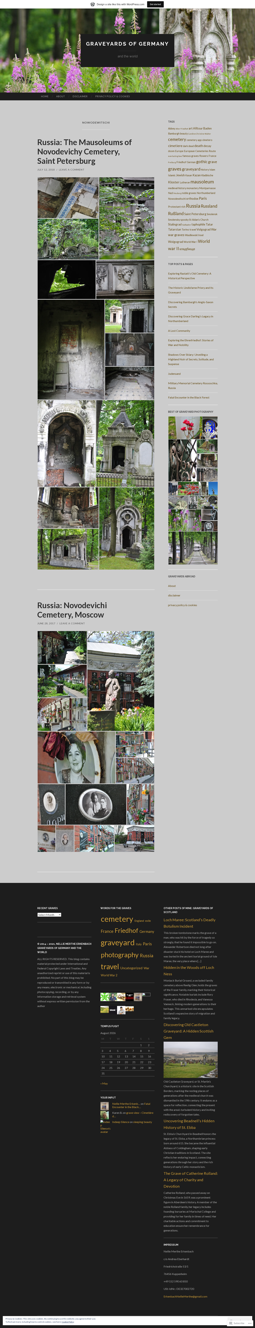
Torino (185, 229)
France (212, 155)
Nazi (170, 193)
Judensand (174, 373)
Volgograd (204, 229)
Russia (193, 206)
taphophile (198, 224)
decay (207, 146)
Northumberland (206, 193)
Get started (155, 4)
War (214, 229)
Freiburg (172, 162)
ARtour (198, 128)
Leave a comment (71, 169)
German (191, 162)
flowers (203, 155)
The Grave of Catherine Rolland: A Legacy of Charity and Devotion (191, 1180)
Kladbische (207, 175)
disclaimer (80, 96)
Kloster (173, 182)
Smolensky (174, 219)
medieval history (177, 188)
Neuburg (177, 193)
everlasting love (175, 156)
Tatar (209, 224)
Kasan (188, 175)
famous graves (190, 155)
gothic (201, 161)
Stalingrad (175, 224)
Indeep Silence (120, 1121)
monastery (193, 188)
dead (191, 146)
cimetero (207, 139)
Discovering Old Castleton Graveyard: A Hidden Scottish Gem (188, 1031)
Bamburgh (174, 133)
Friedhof (181, 162)
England (139, 920)
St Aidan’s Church (199, 219)
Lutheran (185, 182)
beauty (184, 133)
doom (171, 151)
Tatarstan (174, 229)
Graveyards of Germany (127, 44)
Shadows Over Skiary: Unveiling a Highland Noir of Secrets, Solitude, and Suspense (191, 359)
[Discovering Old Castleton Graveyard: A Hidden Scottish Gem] (191, 1076)
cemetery (177, 139)
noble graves (189, 193)
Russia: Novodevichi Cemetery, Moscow (72, 610)
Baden (207, 128)
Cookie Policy (68, 1322)
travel (193, 229)
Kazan (197, 175)
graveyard (191, 169)
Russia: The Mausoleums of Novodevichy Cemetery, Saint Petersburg (84, 151)
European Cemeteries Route (200, 151)
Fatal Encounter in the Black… (131, 1105)
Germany (146, 931)
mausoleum (202, 181)
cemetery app (194, 139)
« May (104, 1083)
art (191, 128)
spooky (184, 219)
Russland (209, 206)
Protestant (174, 206)
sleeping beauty (142, 1121)
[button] (68, 197)
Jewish (180, 175)
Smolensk (212, 214)
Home (45, 96)
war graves (176, 235)
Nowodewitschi (177, 198)
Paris (203, 198)
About (60, 96)
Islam (212, 169)
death (198, 146)
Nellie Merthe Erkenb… (126, 1103)
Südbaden (186, 225)
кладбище (187, 249)
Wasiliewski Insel (194, 235)
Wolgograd (175, 242)
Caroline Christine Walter (199, 134)
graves (174, 169)
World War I (190, 241)
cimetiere (175, 146)
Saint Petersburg (195, 214)
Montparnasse (207, 188)
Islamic (172, 175)
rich (183, 206)
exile (148, 920)
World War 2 (109, 975)
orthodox (192, 198)
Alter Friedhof (182, 129)
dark (185, 146)
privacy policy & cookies (112, 96)
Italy (139, 944)
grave (212, 161)
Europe (179, 151)
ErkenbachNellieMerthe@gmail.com (185, 1296)
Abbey (171, 128)
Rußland (176, 213)
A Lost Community (179, 330)
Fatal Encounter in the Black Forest (188, 397)
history (205, 169)
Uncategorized (131, 968)
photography (120, 955)
